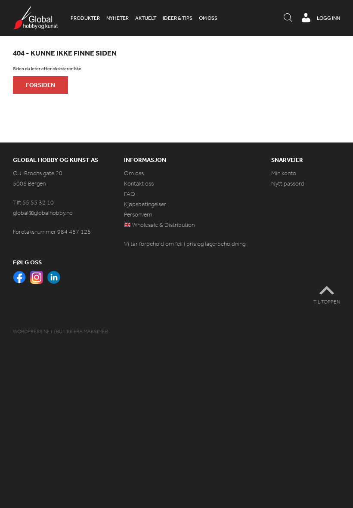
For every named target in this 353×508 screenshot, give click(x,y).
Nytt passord (287, 183)
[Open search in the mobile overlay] (288, 18)
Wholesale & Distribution (163, 225)
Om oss (208, 18)
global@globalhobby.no (43, 213)
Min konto (283, 173)
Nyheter (117, 18)
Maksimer (96, 331)
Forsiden (40, 85)
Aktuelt (145, 18)
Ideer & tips (177, 18)
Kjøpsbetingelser (145, 204)
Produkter (85, 18)
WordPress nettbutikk (43, 331)
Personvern (138, 214)
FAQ (129, 194)
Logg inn (328, 18)
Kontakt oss (139, 183)
